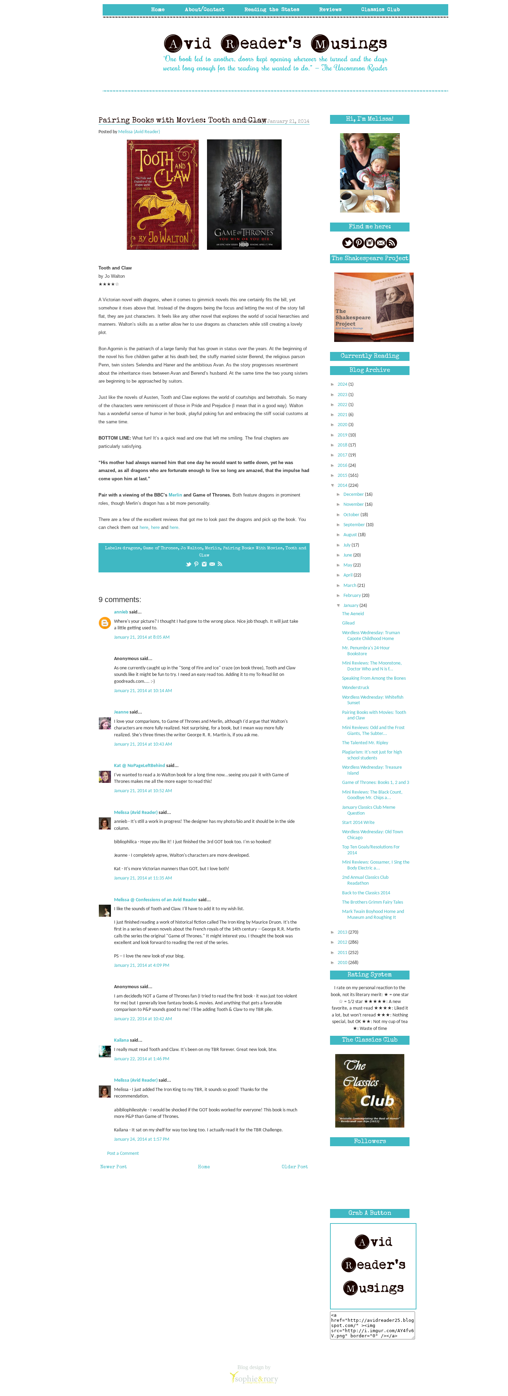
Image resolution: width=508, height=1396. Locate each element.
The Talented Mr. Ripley (365, 743)
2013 (343, 932)
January (351, 605)
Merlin (176, 495)
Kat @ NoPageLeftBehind (139, 765)
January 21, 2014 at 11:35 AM (143, 878)
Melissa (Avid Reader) (136, 812)
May (348, 565)
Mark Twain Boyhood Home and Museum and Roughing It (373, 914)
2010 (343, 962)
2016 (343, 465)
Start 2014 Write (358, 822)
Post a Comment (123, 1153)
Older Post (295, 1167)
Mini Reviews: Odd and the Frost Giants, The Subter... (373, 730)
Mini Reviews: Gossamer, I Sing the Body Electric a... (376, 865)
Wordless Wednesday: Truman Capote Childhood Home (371, 635)
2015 (343, 475)
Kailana (121, 1040)
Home (204, 1167)
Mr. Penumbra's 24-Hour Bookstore (366, 651)
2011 (343, 952)
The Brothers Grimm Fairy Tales (372, 902)
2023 (343, 394)
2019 (343, 435)
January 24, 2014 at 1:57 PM (141, 1139)
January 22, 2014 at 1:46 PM (141, 1059)
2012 (343, 942)
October (352, 515)
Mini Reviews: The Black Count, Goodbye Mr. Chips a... (372, 795)
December (354, 494)
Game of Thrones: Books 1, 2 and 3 (375, 782)
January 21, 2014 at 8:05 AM (142, 637)
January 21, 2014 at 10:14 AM (143, 691)
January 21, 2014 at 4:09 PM (141, 965)
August (351, 535)
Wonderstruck (355, 687)
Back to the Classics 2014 (366, 893)
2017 (343, 455)
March (350, 585)
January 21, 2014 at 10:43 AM (143, 744)
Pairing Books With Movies (253, 548)
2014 (343, 485)
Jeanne (121, 712)
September (355, 525)
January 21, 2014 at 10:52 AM (143, 791)
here (144, 527)
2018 (343, 445)
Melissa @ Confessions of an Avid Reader (155, 900)
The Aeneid (353, 614)
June (348, 555)
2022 (343, 404)
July (347, 545)
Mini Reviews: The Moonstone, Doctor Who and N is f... (372, 666)
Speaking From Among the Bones (374, 678)
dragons (131, 548)
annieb (121, 612)
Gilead (348, 623)
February (353, 595)
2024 (343, 384)
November (354, 504)
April (349, 575)
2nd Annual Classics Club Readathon (365, 880)
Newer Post (113, 1167)
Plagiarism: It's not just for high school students (372, 755)
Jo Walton (191, 548)
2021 (343, 414)
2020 (343, 424)
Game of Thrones (160, 548)
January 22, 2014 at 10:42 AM (143, 1019)
